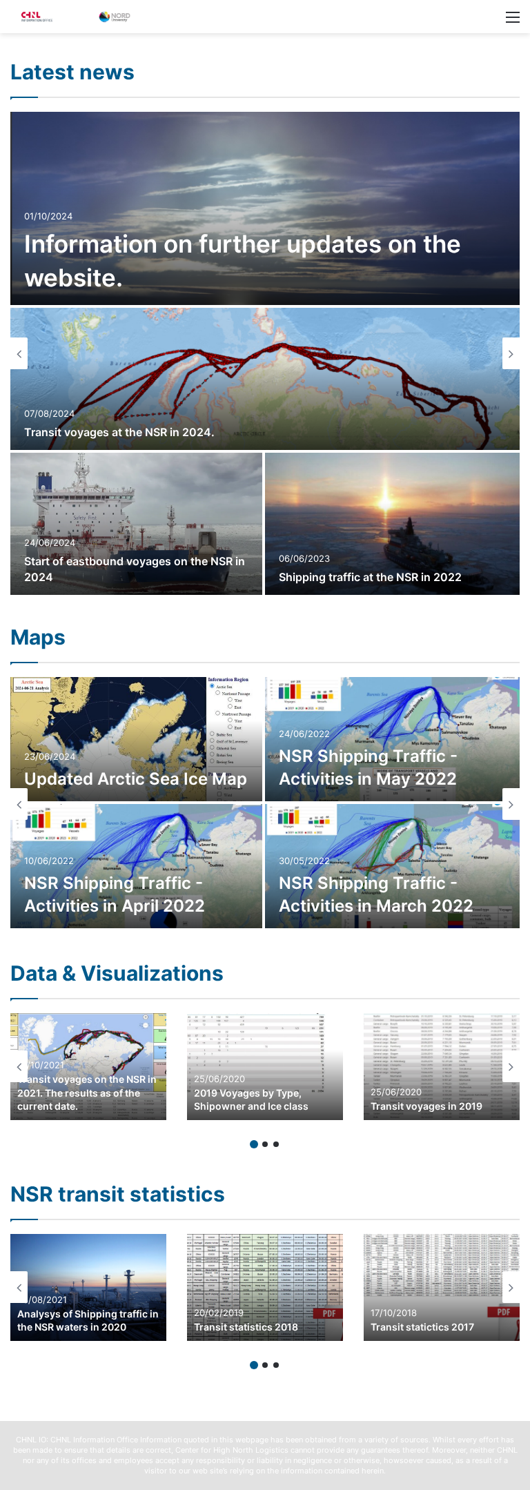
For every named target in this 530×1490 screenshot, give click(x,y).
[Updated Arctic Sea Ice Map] (136, 739)
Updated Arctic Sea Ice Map (135, 779)
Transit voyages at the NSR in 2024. (119, 432)
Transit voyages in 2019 (426, 1106)
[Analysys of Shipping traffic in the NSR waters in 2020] (88, 1287)
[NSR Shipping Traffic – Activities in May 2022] (392, 739)
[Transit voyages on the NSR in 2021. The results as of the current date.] (88, 1066)
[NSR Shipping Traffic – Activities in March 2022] (392, 866)
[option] (265, 353)
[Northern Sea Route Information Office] (75, 16)
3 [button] (276, 1144)
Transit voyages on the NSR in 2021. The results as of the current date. (87, 1092)
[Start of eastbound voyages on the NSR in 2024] (136, 524)
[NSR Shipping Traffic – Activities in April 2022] (136, 866)
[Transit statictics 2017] (442, 1287)
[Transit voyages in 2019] (442, 1066)
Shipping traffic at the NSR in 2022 (370, 577)
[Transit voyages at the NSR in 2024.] (265, 379)
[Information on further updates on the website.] (265, 208)
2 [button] (265, 1144)
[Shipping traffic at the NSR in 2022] (392, 524)
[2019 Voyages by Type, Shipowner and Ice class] (265, 1066)
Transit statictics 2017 (422, 1327)
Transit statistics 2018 (246, 1327)
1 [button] (254, 1144)
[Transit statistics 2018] (265, 1287)
